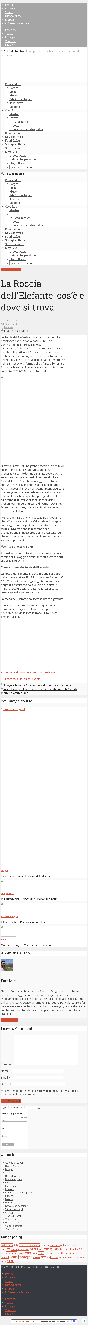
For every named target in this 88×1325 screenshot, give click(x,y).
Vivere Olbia (17, 155)
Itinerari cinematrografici (26, 129)
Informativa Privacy (17, 23)
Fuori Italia (12, 140)
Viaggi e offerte (15, 144)
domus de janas (26, 672)
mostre (21, 1253)
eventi (33, 1249)
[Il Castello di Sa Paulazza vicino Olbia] (8, 912)
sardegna (25, 1257)
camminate (59, 1245)
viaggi (10, 1260)
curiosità (4, 1249)
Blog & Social (17, 163)
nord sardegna (46, 672)
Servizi (9, 12)
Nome (6, 1071)
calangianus (51, 1245)
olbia (61, 1253)
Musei (13, 95)
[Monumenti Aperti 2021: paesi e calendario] (8, 935)
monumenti (11, 1253)
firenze (40, 1249)
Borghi (13, 88)
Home (9, 5)
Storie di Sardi (14, 148)
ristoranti (4, 1257)
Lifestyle (11, 152)
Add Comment (9, 324)
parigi (67, 1253)
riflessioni (79, 1253)
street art (43, 1257)
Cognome (5, 1136)
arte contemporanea (29, 1245)
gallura (55, 1249)
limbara (68, 1249)
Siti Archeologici (20, 99)
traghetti (70, 1257)
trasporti (76, 1257)
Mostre (14, 114)
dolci (8, 1249)
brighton (43, 1245)
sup (48, 1257)
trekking (81, 1257)
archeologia (8, 672)
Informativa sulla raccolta (23, 1321)
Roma (13, 1257)
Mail (4, 1120)
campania (67, 1245)
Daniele (8, 327)
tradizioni (62, 1257)
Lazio (63, 1249)
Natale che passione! (22, 159)
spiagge (36, 1257)
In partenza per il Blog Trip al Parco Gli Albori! (29, 899)
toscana (54, 1257)
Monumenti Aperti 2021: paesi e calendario (26, 945)
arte (16, 1245)
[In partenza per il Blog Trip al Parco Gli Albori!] (8, 889)
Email (5, 1077)
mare (79, 1249)
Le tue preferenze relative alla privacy (53, 1321)
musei (28, 1253)
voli (16, 1261)
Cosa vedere (13, 84)
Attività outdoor (19, 122)
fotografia (46, 1249)
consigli (79, 1245)
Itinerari (14, 125)
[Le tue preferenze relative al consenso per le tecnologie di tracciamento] (84, 1321)
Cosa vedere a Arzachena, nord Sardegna (25, 876)
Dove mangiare (15, 133)
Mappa (9, 20)
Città (12, 91)
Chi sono (10, 8)
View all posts (9, 1020)
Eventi (13, 118)
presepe (72, 1253)
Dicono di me (13, 16)
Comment (7, 1064)
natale (41, 1253)
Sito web (6, 1084)
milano (3, 1253)
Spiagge (14, 106)
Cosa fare (11, 110)
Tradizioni (16, 103)
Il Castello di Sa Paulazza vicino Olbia (23, 922)
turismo (3, 1261)
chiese (73, 1245)
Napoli (35, 1253)
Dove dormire (14, 137)
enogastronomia (20, 1248)
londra (73, 1249)
